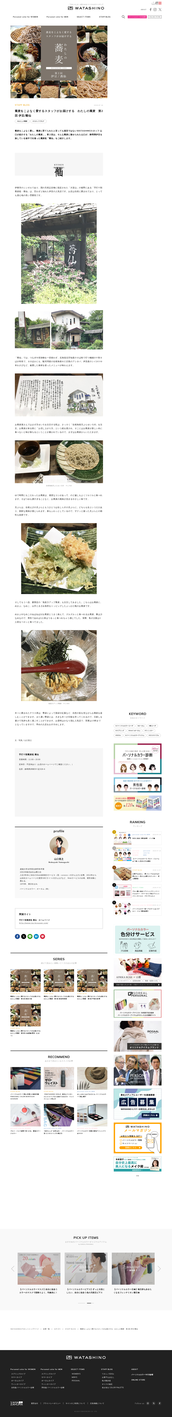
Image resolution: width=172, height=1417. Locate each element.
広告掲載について (97, 1403)
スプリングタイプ (18, 1374)
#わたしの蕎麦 (22, 121)
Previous (12, 1269)
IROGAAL (76, 1381)
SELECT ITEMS (84, 17)
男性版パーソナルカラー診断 (53, 1387)
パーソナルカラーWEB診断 (137, 17)
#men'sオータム (135, 730)
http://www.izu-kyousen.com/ (33, 923)
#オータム (141, 726)
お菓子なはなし (108, 1377)
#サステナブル (154, 735)
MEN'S (74, 1377)
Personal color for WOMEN (25, 17)
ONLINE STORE (154, 17)
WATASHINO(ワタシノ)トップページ (24, 1329)
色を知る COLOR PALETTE (113, 1387)
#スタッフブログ (38, 121)
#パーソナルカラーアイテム (134, 735)
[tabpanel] (39, 1275)
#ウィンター (149, 730)
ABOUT (143, 9)
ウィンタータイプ (18, 1384)
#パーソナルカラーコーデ (124, 726)
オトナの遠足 (107, 1384)
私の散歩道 (106, 1381)
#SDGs (118, 735)
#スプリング (120, 730)
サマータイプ (16, 1377)
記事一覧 (46, 1329)
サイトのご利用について (75, 1403)
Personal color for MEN (57, 17)
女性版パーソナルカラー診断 (22, 1387)
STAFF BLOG (105, 17)
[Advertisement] (58, 1177)
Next (159, 1269)
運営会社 (34, 1403)
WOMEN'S (76, 1374)
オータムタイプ (17, 1381)
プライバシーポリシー (52, 1403)
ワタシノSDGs (108, 1374)
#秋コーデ (152, 726)
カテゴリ (57, 1329)
